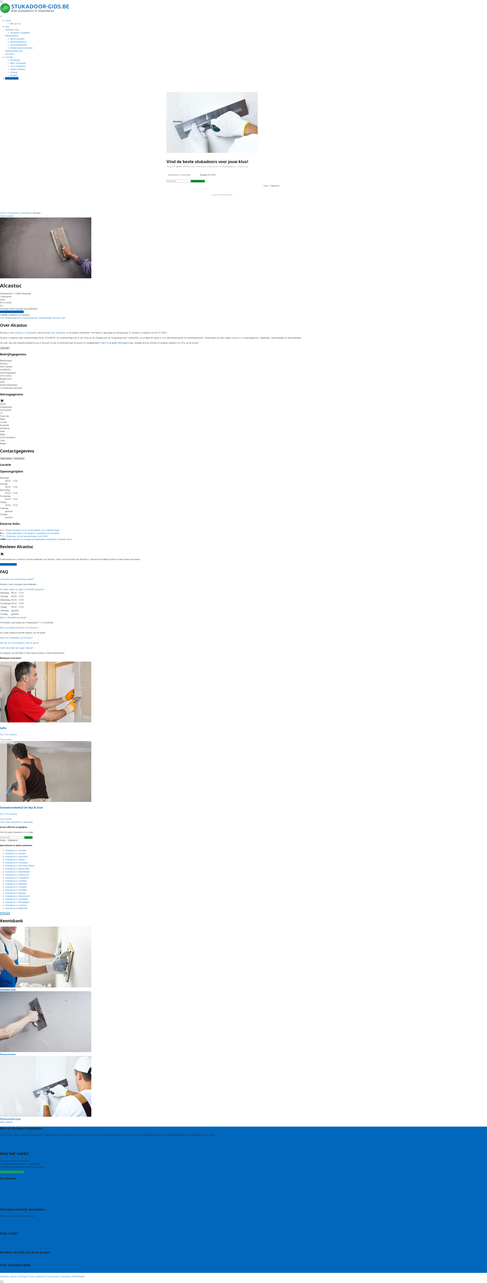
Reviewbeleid (78, 1276)
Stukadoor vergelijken (20, 32)
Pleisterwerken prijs (14, 51)
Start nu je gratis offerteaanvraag (117, 343)
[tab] (243, 579)
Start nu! (28, 837)
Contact (3, 1246)
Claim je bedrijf (7, 216)
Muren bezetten (17, 39)
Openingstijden (46, 318)
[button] (17, 579)
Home (8, 20)
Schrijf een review (8, 564)
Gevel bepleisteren (18, 45)
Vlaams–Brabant (17, 69)
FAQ (63, 318)
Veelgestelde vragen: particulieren (15, 1240)
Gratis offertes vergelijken (12, 312)
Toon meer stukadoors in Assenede (16, 822)
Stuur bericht (19, 458)
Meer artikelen (6, 1122)
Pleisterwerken (11, 35)
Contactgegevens (30, 318)
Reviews (57, 318)
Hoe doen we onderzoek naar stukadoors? (20, 1146)
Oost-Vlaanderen (18, 66)
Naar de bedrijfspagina (222, 194)
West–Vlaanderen (18, 63)
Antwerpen (15, 60)
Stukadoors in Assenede (19, 213)
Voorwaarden (53, 1276)
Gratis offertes (11, 78)
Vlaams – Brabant (8, 1194)
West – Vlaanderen (8, 1188)
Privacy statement (36, 1276)
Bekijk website (6, 458)
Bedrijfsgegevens (13, 318)
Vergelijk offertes (198, 181)
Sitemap (22, 1276)
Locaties (9, 57)
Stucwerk (9, 54)
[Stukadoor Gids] (34, 12)
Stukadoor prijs (12, 29)
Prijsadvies (5, 1258)
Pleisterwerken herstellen (21, 48)
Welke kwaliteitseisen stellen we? (15, 1143)
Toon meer (5, 913)
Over (2, 318)
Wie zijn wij (15, 23)
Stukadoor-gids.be (8, 1276)
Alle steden (5, 1203)
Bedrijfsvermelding (8, 1224)
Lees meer (5, 348)
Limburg (13, 72)
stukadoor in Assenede (25, 332)
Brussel (13, 75)
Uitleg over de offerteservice (13, 1243)
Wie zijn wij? (5, 1271)
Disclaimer (65, 1276)
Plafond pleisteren (18, 42)
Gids (7, 26)
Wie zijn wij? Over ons (10, 1140)
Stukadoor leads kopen (10, 1221)
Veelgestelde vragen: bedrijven (14, 1227)
